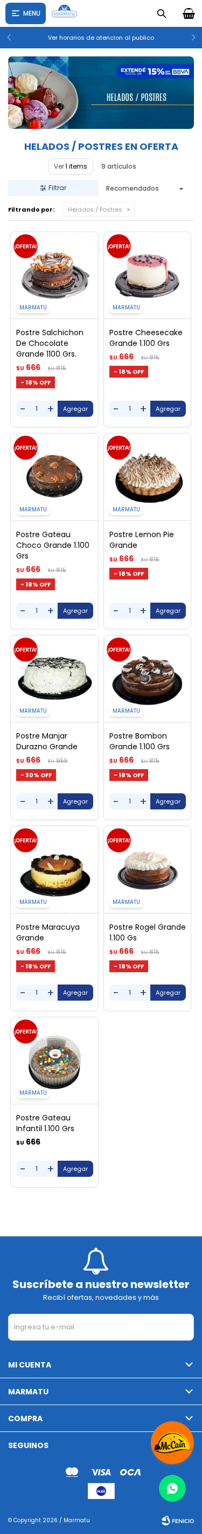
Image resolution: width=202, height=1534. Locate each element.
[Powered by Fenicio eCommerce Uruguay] (178, 1521)
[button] (12, 37)
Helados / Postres (95, 209)
